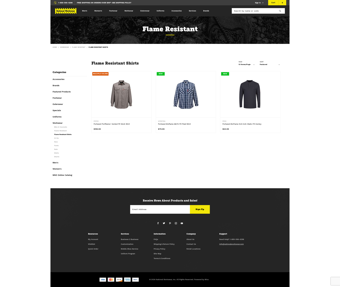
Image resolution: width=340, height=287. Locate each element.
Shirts (56, 153)
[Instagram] (177, 224)
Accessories (176, 11)
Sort (262, 62)
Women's (98, 11)
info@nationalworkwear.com (231, 244)
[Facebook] (159, 224)
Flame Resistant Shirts (62, 134)
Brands (206, 11)
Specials (57, 110)
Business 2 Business (129, 239)
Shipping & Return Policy (164, 244)
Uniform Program (128, 254)
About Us (190, 239)
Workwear (128, 11)
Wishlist (91, 244)
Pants (56, 145)
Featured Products (62, 92)
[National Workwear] (65, 11)
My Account (93, 239)
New (56, 142)
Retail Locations (193, 249)
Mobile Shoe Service (129, 249)
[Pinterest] (171, 224)
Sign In (258, 3)
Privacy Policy (159, 249)
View (240, 62)
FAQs (156, 239)
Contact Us (191, 244)
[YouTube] (182, 224)
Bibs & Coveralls (60, 127)
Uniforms (160, 11)
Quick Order (93, 249)
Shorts (56, 157)
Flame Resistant (60, 131)
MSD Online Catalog (62, 175)
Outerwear (144, 11)
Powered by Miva (201, 280)
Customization (127, 244)
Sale (56, 149)
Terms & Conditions (162, 258)
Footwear (113, 11)
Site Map (157, 254)
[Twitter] (165, 224)
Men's (84, 11)
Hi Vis (56, 138)
